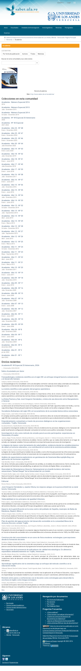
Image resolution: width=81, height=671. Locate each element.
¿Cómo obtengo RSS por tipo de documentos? (62, 623)
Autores (25, 54)
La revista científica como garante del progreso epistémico (26, 389)
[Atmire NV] (54, 645)
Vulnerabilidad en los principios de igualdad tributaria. (23, 499)
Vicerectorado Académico (15, 605)
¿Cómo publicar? (52, 612)
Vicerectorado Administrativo (16, 607)
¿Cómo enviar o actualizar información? (60, 614)
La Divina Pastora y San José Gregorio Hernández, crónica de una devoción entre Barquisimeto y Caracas (40, 400)
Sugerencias (14, 662)
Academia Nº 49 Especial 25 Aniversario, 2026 (20, 365)
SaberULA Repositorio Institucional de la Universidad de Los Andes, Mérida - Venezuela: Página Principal (41, 37)
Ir (37, 63)
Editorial (5, 481)
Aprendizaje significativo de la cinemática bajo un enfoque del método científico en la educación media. (36, 565)
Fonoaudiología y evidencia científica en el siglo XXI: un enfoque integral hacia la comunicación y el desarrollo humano (40, 378)
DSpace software (51, 641)
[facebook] (3, 659)
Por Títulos (50, 604)
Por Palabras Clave (53, 606)
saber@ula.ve (13, 630)
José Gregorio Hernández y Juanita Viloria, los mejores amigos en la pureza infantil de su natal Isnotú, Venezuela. (40, 488)
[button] (60, 2)
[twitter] (6, 659)
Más (3, 590)
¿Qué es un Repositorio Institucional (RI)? (61, 621)
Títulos (32, 54)
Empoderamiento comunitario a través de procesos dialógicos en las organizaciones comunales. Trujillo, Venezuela (36, 422)
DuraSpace (46, 643)
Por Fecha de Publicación (55, 599)
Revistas (9, 40)
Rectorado (10, 603)
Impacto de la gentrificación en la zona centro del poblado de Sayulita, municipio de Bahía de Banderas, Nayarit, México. (39, 510)
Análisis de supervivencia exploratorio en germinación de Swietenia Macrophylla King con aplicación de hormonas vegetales (38, 458)
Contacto (5, 662)
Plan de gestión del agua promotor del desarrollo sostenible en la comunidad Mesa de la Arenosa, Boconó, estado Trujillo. (37, 522)
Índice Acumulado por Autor (13, 371)
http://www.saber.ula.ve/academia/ (42, 94)
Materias (41, 54)
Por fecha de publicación (11, 54)
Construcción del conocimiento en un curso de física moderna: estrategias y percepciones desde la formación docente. (39, 538)
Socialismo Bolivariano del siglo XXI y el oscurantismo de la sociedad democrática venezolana (40, 411)
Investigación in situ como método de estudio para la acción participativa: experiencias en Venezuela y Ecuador (38, 434)
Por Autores (51, 602)
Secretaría (10, 609)
